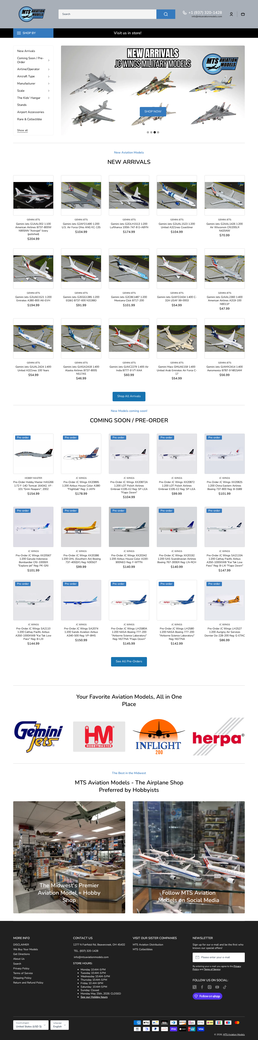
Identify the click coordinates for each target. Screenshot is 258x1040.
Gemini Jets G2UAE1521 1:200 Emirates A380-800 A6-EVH (33, 298)
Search (17, 964)
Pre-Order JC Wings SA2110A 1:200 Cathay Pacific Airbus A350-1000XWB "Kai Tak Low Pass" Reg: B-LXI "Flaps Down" (224, 561)
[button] (243, 14)
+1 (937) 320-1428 (205, 12)
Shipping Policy (22, 978)
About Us (19, 959)
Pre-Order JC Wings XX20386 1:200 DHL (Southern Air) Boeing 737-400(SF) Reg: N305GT (81, 559)
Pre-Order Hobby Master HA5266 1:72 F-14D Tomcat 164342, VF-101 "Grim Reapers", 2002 (33, 485)
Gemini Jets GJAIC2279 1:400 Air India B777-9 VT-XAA (129, 368)
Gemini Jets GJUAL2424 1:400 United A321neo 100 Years (33, 368)
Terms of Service (23, 973)
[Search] (165, 14)
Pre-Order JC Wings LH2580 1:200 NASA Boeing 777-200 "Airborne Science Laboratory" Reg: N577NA (176, 634)
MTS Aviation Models (234, 1034)
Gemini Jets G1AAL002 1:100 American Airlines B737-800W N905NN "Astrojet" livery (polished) (33, 229)
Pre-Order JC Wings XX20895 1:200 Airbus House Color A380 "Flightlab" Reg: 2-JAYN (81, 485)
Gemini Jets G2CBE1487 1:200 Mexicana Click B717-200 (129, 298)
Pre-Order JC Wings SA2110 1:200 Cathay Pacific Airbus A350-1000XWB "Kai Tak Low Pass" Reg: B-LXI (33, 634)
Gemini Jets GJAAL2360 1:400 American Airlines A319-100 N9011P (225, 300)
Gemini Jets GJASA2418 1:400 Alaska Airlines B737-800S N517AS (81, 370)
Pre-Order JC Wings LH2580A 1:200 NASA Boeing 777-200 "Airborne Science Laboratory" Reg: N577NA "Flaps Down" (129, 634)
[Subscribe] (240, 957)
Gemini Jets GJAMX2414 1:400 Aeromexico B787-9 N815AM (224, 368)
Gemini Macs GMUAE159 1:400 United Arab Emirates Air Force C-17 (177, 370)
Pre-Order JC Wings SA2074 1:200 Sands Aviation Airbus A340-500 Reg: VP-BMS (81, 632)
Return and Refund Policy (28, 982)
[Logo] (32, 14)
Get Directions (21, 954)
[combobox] (117, 14)
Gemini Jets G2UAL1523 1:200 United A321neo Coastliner (177, 225)
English (57, 1026)
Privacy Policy (21, 968)
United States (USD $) (29, 1026)
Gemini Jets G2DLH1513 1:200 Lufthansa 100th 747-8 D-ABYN (129, 225)
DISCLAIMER (21, 944)
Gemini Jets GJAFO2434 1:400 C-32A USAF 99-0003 (177, 298)
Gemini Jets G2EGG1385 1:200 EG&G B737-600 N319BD (81, 298)
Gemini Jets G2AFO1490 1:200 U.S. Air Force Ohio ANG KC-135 (81, 225)
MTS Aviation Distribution (148, 944)
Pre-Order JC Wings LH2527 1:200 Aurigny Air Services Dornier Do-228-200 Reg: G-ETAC (225, 632)
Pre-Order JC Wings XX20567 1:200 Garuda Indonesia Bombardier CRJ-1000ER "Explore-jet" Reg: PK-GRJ (33, 561)
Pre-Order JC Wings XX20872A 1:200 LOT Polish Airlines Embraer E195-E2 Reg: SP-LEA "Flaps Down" (129, 487)
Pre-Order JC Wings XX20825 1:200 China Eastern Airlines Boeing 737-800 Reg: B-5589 (224, 485)
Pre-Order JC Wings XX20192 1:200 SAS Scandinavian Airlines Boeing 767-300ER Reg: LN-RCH (176, 559)
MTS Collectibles (143, 949)
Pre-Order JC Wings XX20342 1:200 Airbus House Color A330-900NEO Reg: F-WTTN (129, 559)
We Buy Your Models (25, 949)
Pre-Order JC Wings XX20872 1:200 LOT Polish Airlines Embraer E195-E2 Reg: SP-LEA (176, 485)
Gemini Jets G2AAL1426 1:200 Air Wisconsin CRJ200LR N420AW (224, 227)
